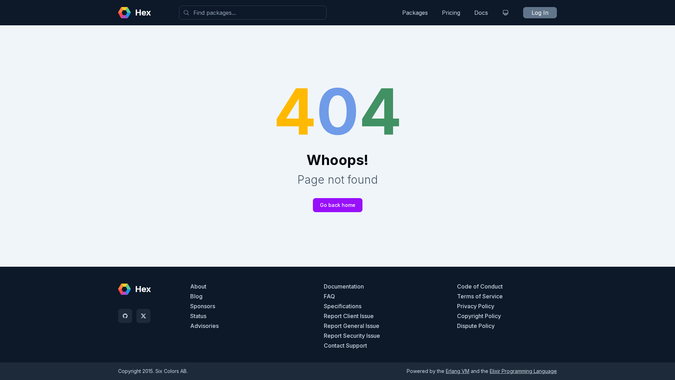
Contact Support (345, 345)
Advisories (204, 326)
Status (198, 316)
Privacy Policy (475, 306)
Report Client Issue (349, 316)
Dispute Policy (476, 326)
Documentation (344, 286)
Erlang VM (457, 371)
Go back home (337, 205)
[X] (143, 316)
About (198, 286)
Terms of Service (480, 296)
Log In (540, 12)
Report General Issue (351, 326)
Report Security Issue (352, 335)
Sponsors (202, 306)
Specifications (342, 306)
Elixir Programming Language (523, 371)
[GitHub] (125, 316)
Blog (196, 296)
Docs (481, 12)
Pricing (451, 12)
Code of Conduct (480, 286)
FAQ (329, 296)
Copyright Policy (479, 316)
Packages (415, 12)
